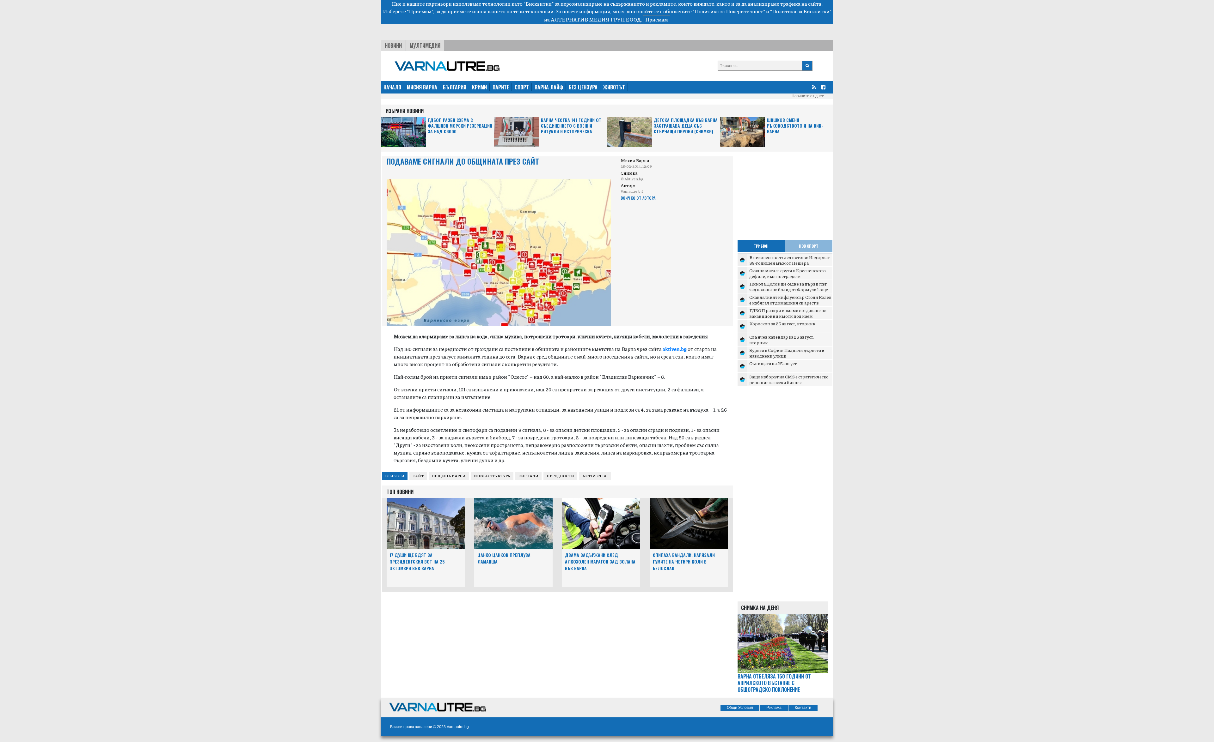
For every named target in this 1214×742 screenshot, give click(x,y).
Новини (393, 45)
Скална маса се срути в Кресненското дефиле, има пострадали (787, 273)
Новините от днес (808, 96)
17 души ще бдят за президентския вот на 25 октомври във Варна (417, 561)
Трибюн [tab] (761, 246)
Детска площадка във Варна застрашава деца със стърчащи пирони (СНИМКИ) (686, 126)
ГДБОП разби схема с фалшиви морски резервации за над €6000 (460, 126)
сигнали (528, 476)
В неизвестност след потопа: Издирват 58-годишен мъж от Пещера (789, 260)
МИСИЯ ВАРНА (422, 87)
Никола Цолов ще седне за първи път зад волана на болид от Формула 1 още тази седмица (788, 289)
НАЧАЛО (392, 87)
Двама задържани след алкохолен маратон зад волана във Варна (600, 561)
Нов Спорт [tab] (808, 246)
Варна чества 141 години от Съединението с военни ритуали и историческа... (571, 126)
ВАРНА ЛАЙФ (549, 87)
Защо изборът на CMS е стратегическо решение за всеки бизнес (789, 379)
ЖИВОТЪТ (614, 87)
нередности (560, 476)
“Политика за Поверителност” (729, 11)
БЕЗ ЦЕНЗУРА (583, 87)
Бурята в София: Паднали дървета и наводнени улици (787, 353)
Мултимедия (425, 45)
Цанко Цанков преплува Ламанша (503, 558)
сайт (418, 476)
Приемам (656, 19)
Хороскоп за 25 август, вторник (782, 323)
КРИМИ (479, 87)
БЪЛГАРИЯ (454, 87)
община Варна (449, 476)
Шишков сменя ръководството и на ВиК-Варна (795, 126)
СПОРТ (522, 87)
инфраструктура (492, 476)
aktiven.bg (595, 476)
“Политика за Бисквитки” (800, 11)
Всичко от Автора (638, 198)
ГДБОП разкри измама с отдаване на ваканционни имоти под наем (787, 313)
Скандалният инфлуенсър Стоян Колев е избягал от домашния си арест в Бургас (790, 302)
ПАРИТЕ (501, 87)
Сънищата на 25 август (773, 363)
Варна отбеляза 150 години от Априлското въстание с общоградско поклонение (774, 683)
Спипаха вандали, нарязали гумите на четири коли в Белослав (684, 561)
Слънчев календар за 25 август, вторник (781, 340)
